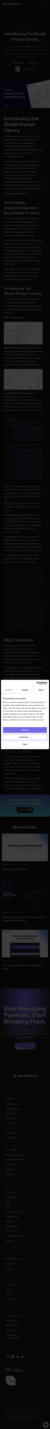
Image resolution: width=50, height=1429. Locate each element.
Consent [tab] (9, 690)
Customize (23, 737)
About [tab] (41, 690)
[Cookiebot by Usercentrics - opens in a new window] (36, 683)
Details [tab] (25, 690)
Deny (25, 744)
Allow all (25, 730)
